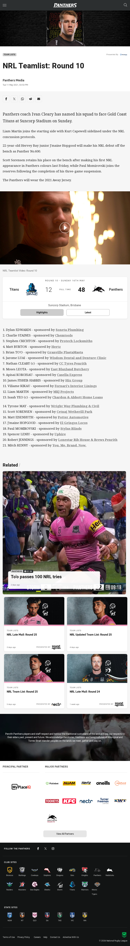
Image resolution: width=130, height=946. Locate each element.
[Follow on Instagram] (53, 849)
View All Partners (65, 833)
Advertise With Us (71, 937)
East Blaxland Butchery (70, 369)
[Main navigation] (4, 5)
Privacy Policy (23, 937)
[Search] (125, 5)
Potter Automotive (73, 417)
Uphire (60, 434)
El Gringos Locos (74, 423)
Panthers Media (13, 80)
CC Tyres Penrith (73, 363)
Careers (37, 937)
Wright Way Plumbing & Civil (75, 406)
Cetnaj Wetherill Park (74, 411)
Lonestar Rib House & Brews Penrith (87, 439)
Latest (88, 312)
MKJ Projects (63, 391)
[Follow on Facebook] (38, 849)
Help (45, 937)
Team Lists (9, 55)
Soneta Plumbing (70, 330)
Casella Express (69, 375)
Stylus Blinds (71, 428)
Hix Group (73, 380)
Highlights (42, 312)
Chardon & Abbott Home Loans (77, 397)
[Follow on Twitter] (45, 849)
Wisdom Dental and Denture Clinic (78, 358)
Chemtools (64, 335)
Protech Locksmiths (76, 341)
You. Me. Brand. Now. (69, 445)
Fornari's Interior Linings (76, 386)
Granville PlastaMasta (65, 352)
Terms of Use (9, 937)
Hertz (56, 346)
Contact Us (55, 937)
